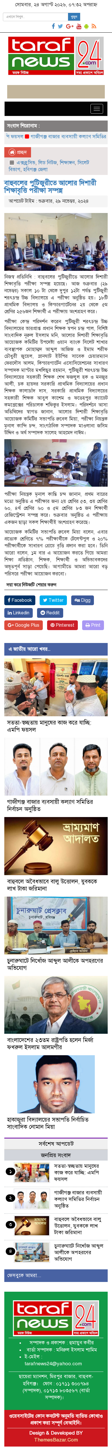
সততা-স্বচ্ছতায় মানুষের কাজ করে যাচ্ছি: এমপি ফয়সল (76, 1172)
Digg (85, 600)
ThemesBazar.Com (56, 1440)
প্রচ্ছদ (21, 152)
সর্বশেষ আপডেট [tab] (56, 1143)
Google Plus (26, 625)
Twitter (55, 600)
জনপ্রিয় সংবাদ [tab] (56, 1155)
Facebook (21, 600)
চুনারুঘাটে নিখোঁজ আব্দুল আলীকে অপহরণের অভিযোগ (78, 1252)
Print (95, 625)
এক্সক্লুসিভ (26, 163)
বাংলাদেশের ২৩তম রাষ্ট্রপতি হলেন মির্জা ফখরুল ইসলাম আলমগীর (50, 1044)
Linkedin (20, 613)
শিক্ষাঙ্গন (67, 163)
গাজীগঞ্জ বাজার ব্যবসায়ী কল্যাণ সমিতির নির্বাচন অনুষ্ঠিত (78, 1199)
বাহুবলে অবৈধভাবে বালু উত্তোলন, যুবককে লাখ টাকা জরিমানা (77, 1226)
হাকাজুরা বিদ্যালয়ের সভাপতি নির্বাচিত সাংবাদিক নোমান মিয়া (47, 1123)
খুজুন (74, 17)
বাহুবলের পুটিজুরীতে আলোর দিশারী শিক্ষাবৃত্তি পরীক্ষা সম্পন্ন (50, 187)
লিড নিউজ (47, 163)
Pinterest (64, 625)
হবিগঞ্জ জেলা (35, 170)
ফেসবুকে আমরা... (24, 1276)
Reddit (52, 613)
